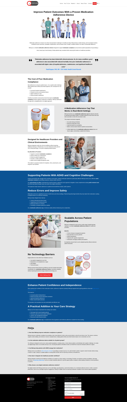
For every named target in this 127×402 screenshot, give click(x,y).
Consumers (50, 384)
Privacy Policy (50, 389)
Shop (94, 3)
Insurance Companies (52, 385)
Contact (90, 3)
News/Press (84, 3)
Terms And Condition (51, 388)
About (78, 3)
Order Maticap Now (45, 275)
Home (61, 3)
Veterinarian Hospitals (52, 383)
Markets (73, 3)
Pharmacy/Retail (51, 382)
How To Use (67, 3)
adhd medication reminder (46, 350)
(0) (99, 3)
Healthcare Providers (51, 381)
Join (73, 397)
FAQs (49, 387)
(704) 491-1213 (29, 387)
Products (49, 380)
